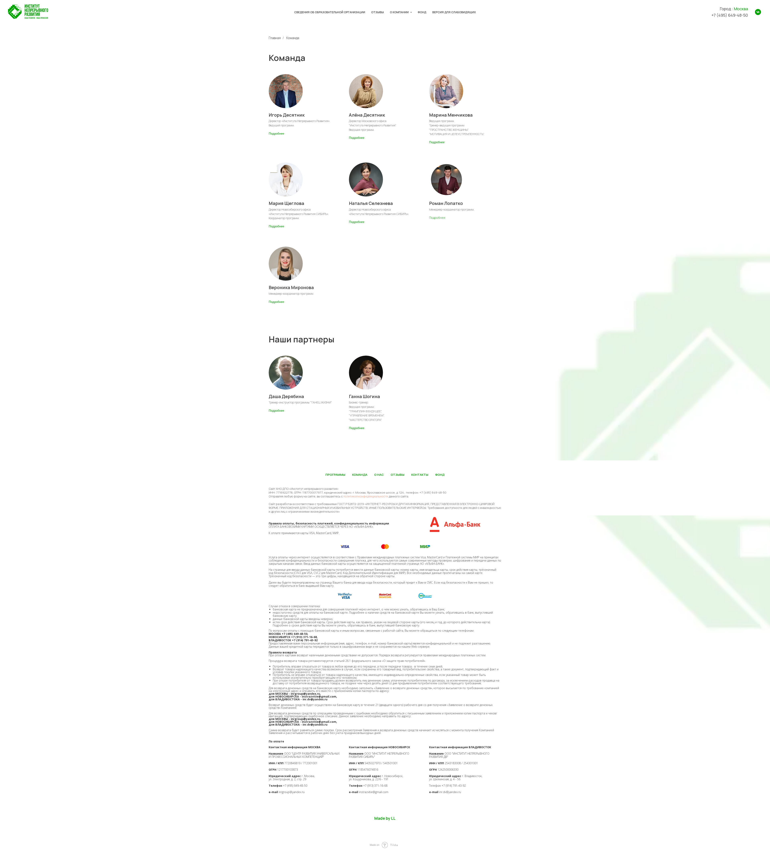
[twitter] (750, 819)
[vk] (758, 12)
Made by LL (384, 818)
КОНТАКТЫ (419, 475)
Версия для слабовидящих (454, 12)
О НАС (379, 475)
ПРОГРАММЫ (335, 475)
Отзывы (377, 12)
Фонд (422, 12)
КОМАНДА (359, 475)
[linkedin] (758, 819)
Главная (275, 38)
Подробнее (276, 133)
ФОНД (440, 475)
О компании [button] (399, 12)
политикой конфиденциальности (365, 496)
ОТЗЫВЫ (397, 475)
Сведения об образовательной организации (329, 12)
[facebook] (742, 819)
